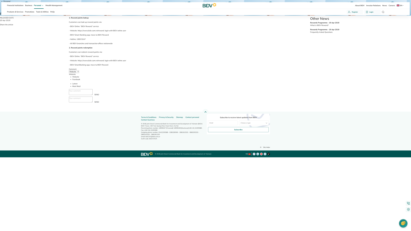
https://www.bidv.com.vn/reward (91, 31)
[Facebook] (254, 154)
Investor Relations (373, 5)
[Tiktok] (268, 154)
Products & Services (15, 12)
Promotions (29, 12)
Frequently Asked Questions (321, 32)
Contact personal (192, 117)
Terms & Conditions (148, 117)
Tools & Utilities (42, 12)
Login (371, 12)
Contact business (148, 120)
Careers (392, 5)
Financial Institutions (15, 5)
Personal (6, 1)
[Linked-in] (257, 154)
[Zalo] (265, 154)
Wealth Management (53, 5)
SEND (96, 94)
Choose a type (246, 123)
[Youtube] (261, 154)
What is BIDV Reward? (319, 25)
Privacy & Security (166, 117)
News (384, 5)
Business (28, 5)
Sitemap (179, 117)
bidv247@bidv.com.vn (152, 137)
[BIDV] (147, 154)
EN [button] (401, 5)
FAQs (52, 12)
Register (355, 12)
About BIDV (359, 5)
